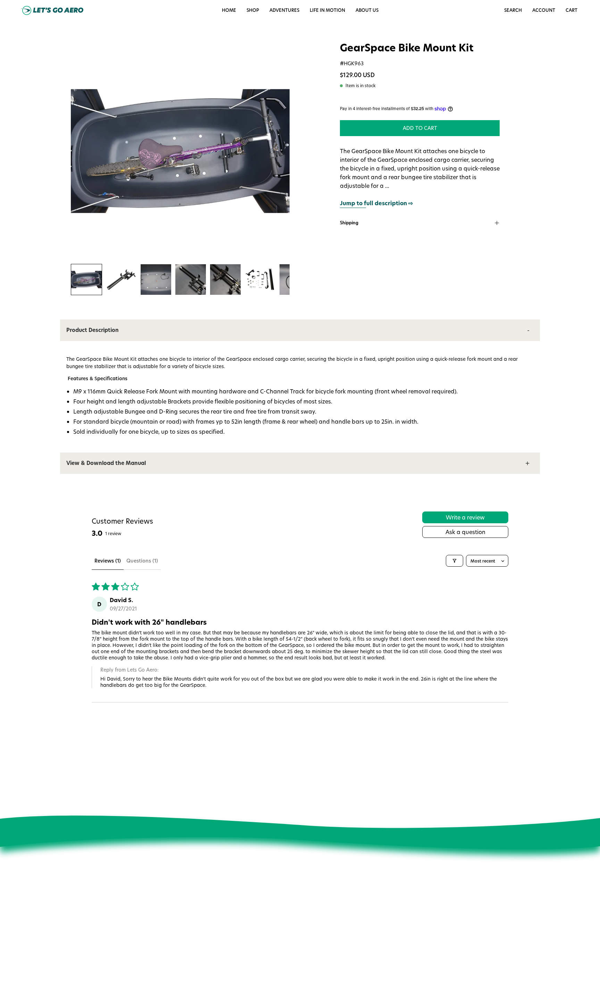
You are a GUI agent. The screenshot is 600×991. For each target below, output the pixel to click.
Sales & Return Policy (307, 919)
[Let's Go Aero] (52, 10)
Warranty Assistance (307, 949)
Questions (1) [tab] (142, 560)
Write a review (465, 517)
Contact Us (296, 890)
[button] (327, 10)
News (195, 900)
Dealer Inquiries (207, 939)
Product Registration (307, 939)
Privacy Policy (204, 949)
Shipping (349, 223)
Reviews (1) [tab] (107, 560)
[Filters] (454, 561)
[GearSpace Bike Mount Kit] (86, 279)
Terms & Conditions (211, 958)
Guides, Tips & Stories (214, 910)
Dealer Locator (206, 929)
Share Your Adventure (214, 919)
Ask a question (465, 531)
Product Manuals (303, 910)
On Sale (292, 900)
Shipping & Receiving (307, 929)
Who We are (203, 890)
